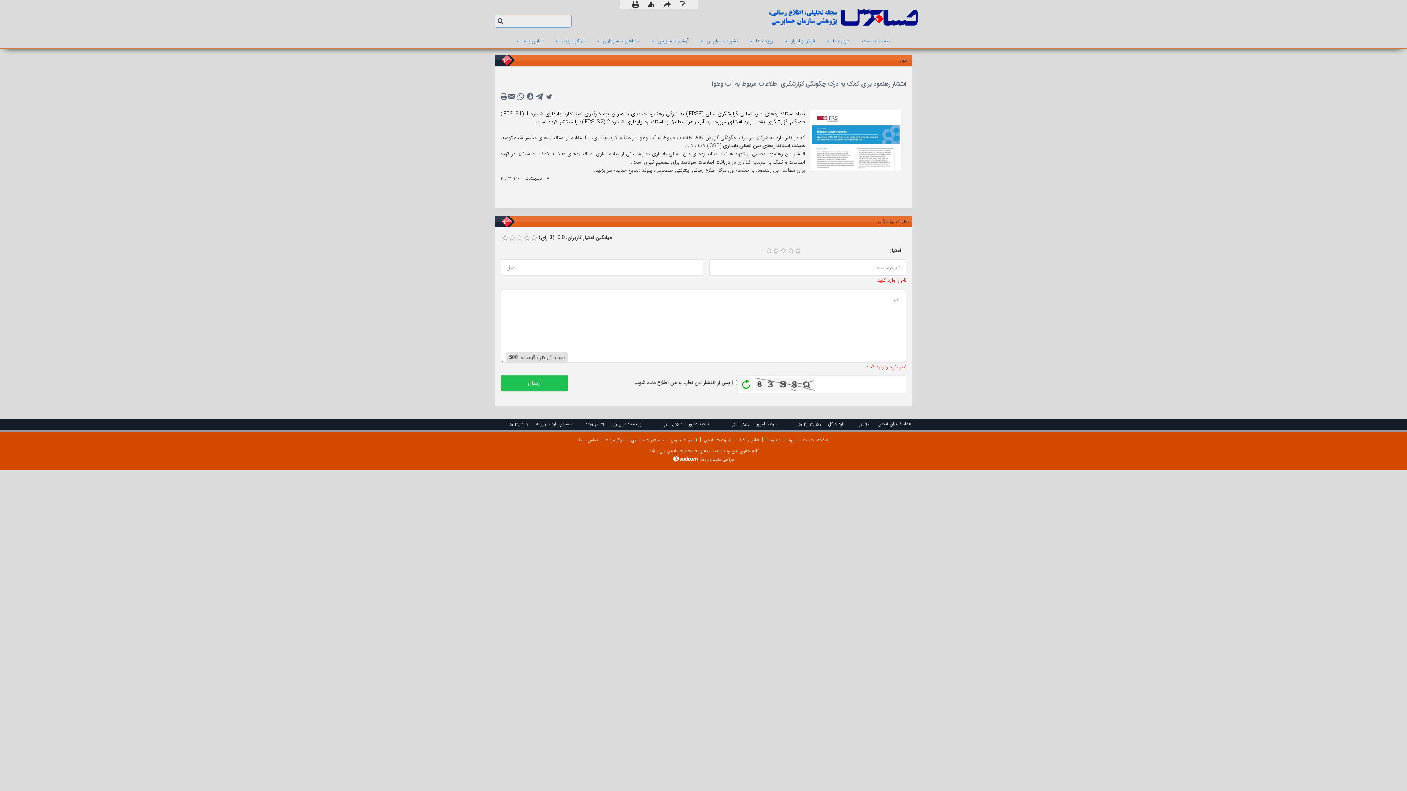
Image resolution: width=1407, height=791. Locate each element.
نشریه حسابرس (717, 440)
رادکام (704, 460)
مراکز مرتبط (614, 440)
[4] (790, 251)
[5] (798, 251)
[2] (776, 251)
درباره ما (773, 440)
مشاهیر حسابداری (647, 440)
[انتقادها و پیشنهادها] (683, 4)
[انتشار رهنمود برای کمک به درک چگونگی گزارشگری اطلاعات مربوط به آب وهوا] (855, 140)
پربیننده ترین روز (626, 423)
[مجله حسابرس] (813, 17)
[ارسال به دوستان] (667, 4)
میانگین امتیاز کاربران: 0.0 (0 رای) (575, 238)
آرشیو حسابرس (684, 440)
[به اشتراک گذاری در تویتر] (549, 97)
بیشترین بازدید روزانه (554, 423)
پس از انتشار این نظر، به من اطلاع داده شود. (682, 383)
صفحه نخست (815, 440)
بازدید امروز (767, 423)
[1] (768, 251)
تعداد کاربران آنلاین (895, 423)
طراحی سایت (723, 460)
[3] (783, 251)
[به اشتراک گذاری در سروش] (530, 97)
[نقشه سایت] (651, 4)
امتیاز (895, 250)
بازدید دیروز (698, 423)
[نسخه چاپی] (635, 4)
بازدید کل (836, 423)
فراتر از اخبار (748, 440)
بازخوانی (746, 382)
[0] (505, 238)
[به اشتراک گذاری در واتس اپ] (520, 97)
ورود (792, 440)
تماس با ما (588, 440)
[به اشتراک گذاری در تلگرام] (539, 97)
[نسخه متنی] (504, 97)
